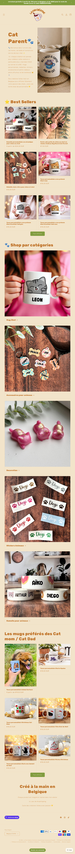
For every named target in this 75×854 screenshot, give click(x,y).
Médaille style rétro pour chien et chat (20, 187)
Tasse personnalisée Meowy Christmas (54, 759)
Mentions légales (66, 842)
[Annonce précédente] (4, 3)
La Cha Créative (28, 840)
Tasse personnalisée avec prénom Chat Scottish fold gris (18, 223)
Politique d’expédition (46, 842)
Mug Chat (11, 320)
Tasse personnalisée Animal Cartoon (19, 689)
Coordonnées (57, 842)
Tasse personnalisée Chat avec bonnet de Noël (20, 764)
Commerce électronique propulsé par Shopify (43, 840)
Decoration (11, 470)
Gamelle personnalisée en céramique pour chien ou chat (19, 142)
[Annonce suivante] (71, 3)
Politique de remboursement (19, 842)
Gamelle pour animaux (17, 621)
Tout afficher (37, 233)
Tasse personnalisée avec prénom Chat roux (52, 180)
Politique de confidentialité (63, 840)
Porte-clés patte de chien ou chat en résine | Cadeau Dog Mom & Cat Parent (54, 142)
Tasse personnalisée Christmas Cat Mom (19, 723)
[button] (4, 15)
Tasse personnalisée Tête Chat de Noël (54, 727)
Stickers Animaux (15, 546)
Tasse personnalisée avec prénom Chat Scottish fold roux (52, 223)
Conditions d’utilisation (33, 842)
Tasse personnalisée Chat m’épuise (53, 668)
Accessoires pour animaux (19, 395)
